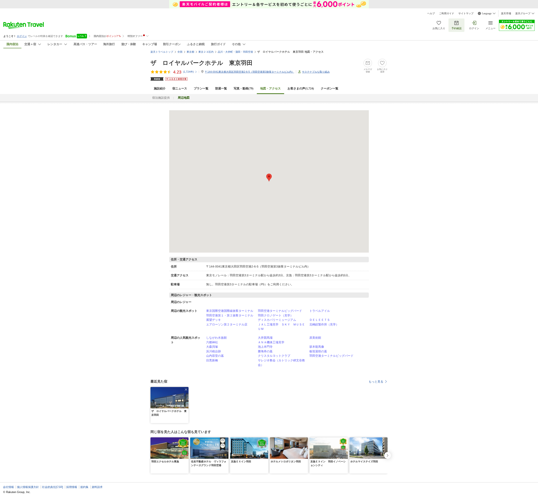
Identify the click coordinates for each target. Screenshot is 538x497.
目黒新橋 (212, 360)
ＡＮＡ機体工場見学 (271, 342)
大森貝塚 (212, 346)
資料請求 (97, 487)
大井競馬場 (265, 337)
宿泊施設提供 (161, 97)
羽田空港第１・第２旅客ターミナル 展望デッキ (231, 318)
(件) (188, 72)
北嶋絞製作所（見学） (324, 324)
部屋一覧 (221, 88)
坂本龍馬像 (316, 346)
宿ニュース (179, 88)
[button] (186, 389)
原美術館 (315, 337)
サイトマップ (465, 13)
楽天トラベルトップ (161, 51)
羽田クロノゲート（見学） (275, 315)
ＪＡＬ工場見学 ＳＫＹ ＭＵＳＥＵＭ (281, 327)
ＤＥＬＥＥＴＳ (319, 319)
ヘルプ (431, 13)
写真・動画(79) (243, 88)
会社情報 (8, 487)
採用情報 (71, 487)
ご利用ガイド (446, 13)
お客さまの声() (300, 88)
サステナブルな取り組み (316, 71)
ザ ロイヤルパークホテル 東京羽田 (201, 63)
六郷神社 (212, 342)
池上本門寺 (265, 346)
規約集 (84, 487)
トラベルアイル (319, 310)
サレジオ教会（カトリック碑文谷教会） (281, 363)
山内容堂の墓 (215, 355)
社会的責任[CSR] (52, 487)
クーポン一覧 (329, 88)
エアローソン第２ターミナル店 (226, 324)
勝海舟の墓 (265, 351)
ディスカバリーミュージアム (277, 319)
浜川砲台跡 (213, 351)
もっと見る (376, 381)
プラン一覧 (201, 88)
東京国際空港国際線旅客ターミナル (229, 310)
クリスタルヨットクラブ (274, 355)
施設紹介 (160, 88)
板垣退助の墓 (318, 351)
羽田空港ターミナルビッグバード (280, 310)
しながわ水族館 (216, 337)
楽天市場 (506, 13)
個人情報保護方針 (28, 487)
